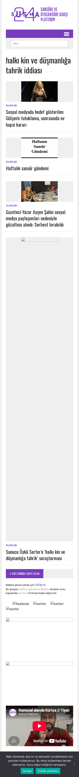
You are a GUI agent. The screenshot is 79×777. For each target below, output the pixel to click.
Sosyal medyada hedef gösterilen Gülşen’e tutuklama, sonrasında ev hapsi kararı (35, 118)
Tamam (27, 771)
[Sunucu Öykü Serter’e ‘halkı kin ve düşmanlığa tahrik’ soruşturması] (39, 539)
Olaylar (11, 105)
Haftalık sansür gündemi (27, 168)
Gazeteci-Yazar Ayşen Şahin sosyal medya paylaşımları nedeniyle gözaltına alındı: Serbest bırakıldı (35, 218)
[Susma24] (39, 15)
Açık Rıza (23, 593)
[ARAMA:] (39, 43)
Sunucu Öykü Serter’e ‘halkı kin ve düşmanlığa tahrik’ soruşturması (35, 555)
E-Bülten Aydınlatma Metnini (33, 589)
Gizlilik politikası (48, 771)
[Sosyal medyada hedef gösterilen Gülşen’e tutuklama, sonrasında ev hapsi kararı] (39, 99)
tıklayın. (40, 585)
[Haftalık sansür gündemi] (39, 155)
